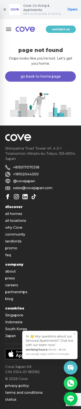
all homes (13, 214)
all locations (15, 221)
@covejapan (24, 181)
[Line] (71, 399)
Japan (10, 336)
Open (72, 9)
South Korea (16, 329)
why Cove (13, 227)
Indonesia (13, 322)
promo (11, 248)
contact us (61, 29)
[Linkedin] (25, 196)
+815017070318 (26, 167)
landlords (13, 241)
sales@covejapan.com (32, 188)
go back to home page (41, 76)
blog (9, 299)
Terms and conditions (24, 393)
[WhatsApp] (71, 383)
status (10, 399)
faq (8, 255)
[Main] (25, 29)
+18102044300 (26, 174)
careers (11, 285)
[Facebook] (7, 196)
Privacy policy (17, 386)
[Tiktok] (33, 196)
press (10, 278)
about (10, 271)
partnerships (16, 292)
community (15, 234)
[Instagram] (16, 196)
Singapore (14, 315)
